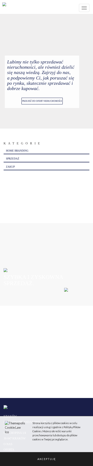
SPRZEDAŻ (12, 158)
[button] (46, 459)
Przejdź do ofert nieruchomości (42, 101)
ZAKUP (10, 166)
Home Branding (17, 150)
